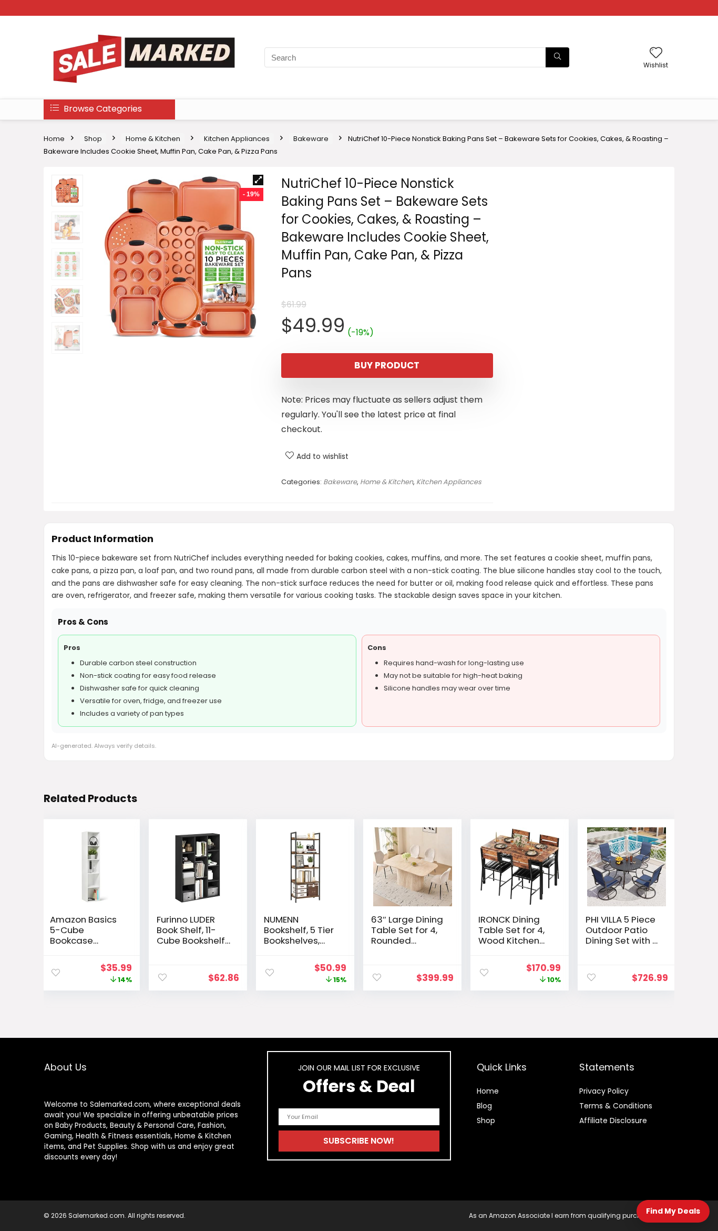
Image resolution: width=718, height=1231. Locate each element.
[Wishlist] (656, 53)
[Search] (557, 57)
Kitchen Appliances (237, 139)
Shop (93, 139)
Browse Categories (101, 109)
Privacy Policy (604, 1091)
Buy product (386, 365)
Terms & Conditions (615, 1105)
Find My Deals (673, 1211)
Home (54, 139)
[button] (258, 180)
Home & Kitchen (153, 139)
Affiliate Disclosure (613, 1120)
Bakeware (311, 139)
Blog (484, 1105)
